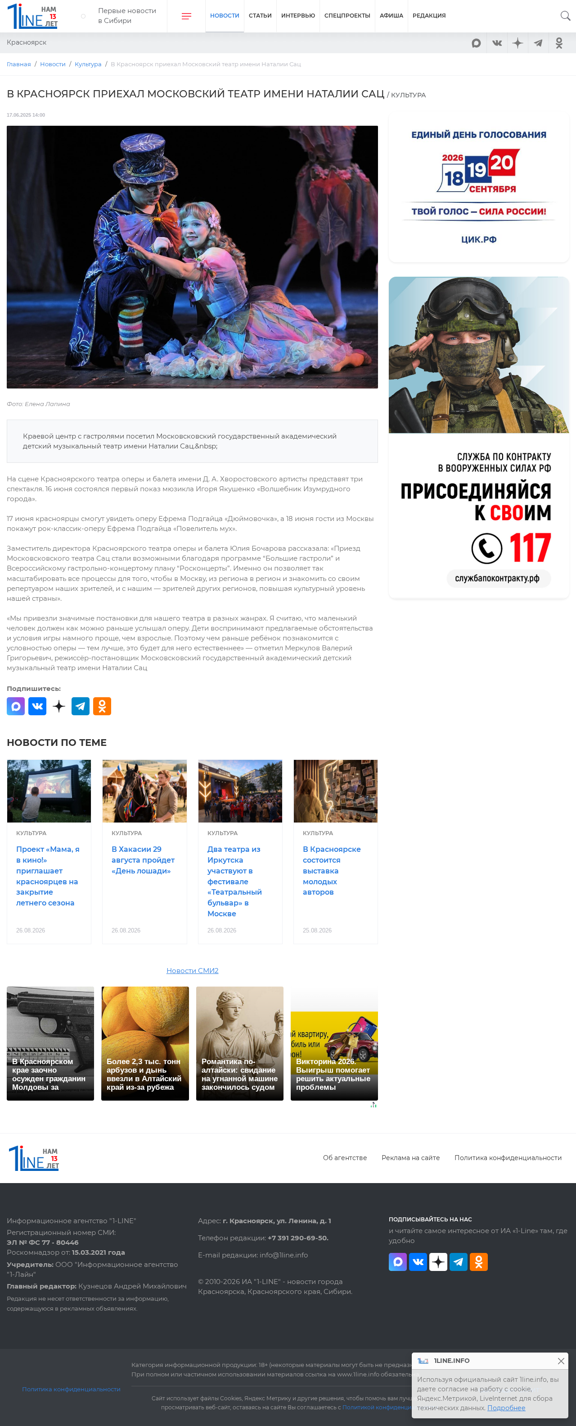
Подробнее (506, 1408)
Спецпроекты (347, 15)
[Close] (561, 1361)
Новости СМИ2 (192, 971)
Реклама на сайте (411, 1158)
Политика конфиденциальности (508, 1158)
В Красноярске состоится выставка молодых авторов (332, 870)
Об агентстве (345, 1158)
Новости (224, 15)
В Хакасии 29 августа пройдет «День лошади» (143, 860)
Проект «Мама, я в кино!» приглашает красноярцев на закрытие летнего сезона (48, 876)
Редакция (429, 15)
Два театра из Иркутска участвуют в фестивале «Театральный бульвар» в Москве (234, 881)
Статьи (260, 15)
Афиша (391, 15)
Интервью (298, 15)
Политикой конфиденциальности (390, 1407)
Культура (31, 833)
